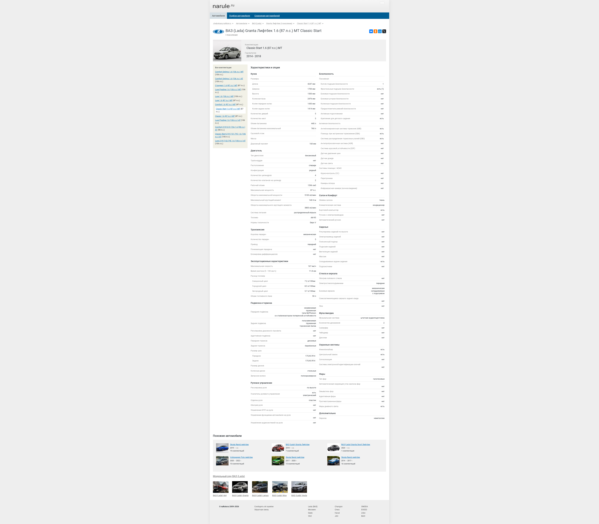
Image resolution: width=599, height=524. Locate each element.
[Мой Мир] (380, 31)
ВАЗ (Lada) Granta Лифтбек (297, 444)
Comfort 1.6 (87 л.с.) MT (225, 104)
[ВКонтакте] (371, 31)
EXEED (364, 510)
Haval (337, 513)
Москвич (312, 510)
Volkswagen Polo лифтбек (241, 457)
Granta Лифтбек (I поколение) (279, 23)
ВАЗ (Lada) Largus (260, 495)
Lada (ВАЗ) (312, 506)
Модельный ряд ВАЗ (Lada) (229, 476)
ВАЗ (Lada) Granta (240, 495)
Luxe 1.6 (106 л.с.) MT (224, 96)
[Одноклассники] (375, 31)
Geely (310, 513)
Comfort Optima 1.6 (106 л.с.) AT (229, 79)
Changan (339, 506)
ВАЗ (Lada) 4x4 (219, 495)
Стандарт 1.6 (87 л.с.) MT (226, 85)
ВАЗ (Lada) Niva (279, 495)
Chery (337, 510)
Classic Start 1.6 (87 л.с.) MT (309, 23)
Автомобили (218, 15)
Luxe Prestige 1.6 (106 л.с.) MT (228, 89)
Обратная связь (261, 510)
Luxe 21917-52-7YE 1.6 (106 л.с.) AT (230, 141)
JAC (336, 516)
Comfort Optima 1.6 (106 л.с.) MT (229, 72)
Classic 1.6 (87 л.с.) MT (225, 116)
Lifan (363, 513)
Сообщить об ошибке (263, 506)
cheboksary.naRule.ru (222, 23)
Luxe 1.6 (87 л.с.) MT (224, 100)
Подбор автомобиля (239, 15)
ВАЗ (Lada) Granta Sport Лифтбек (355, 444)
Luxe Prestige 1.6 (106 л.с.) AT (228, 120)
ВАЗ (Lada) (256, 23)
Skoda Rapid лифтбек (239, 444)
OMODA (364, 506)
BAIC (363, 516)
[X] (384, 31)
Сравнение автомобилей (267, 15)
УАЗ (310, 516)
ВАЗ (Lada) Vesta (299, 495)
